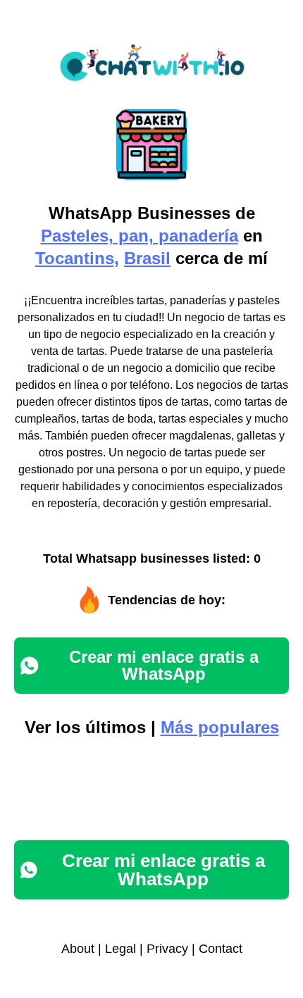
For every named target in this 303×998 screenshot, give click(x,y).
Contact (220, 949)
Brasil (147, 258)
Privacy (167, 949)
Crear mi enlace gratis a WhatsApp (164, 665)
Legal (120, 949)
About (77, 949)
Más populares (220, 727)
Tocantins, (77, 258)
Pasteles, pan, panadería (139, 235)
